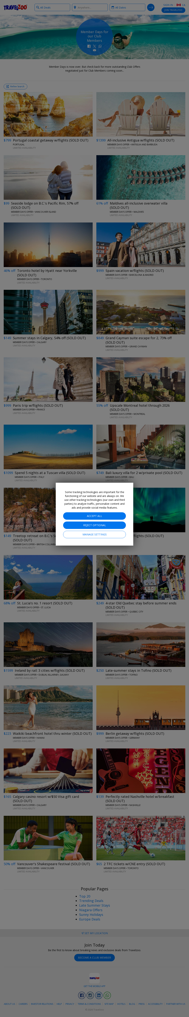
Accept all (94, 516)
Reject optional (94, 525)
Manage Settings (95, 534)
